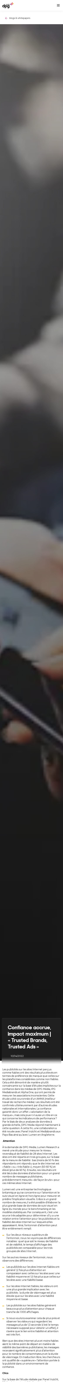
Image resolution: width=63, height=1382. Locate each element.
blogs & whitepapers (19, 18)
